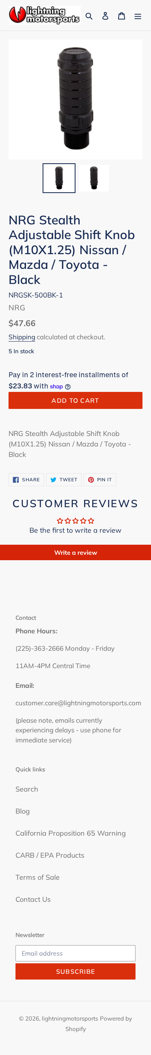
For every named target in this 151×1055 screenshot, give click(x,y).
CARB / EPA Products (49, 855)
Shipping (22, 337)
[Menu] (138, 15)
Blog (22, 811)
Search (26, 789)
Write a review (75, 552)
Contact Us (33, 899)
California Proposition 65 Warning (70, 833)
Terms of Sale (37, 877)
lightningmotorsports (70, 1018)
